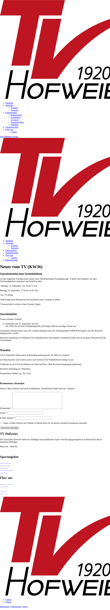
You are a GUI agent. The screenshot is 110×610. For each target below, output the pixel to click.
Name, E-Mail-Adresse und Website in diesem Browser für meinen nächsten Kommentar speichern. (45, 423)
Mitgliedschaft (11, 260)
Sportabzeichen (17, 122)
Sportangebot (11, 112)
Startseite (9, 103)
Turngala (14, 110)
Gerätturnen (16, 117)
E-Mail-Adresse (7, 418)
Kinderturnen (16, 115)
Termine (14, 108)
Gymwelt (15, 120)
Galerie (14, 132)
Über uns (9, 129)
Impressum (4, 606)
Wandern (14, 125)
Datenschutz (16, 606)
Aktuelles (9, 105)
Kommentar (6, 408)
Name (3, 413)
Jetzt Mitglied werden (9, 136)
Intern (25, 606)
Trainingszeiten (11, 127)
